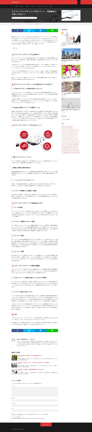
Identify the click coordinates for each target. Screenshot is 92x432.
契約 (63, 149)
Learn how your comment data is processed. (35, 418)
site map (50, 6)
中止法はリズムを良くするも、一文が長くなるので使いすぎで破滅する (34, 362)
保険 (72, 144)
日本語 (77, 149)
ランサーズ (64, 144)
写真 (63, 146)
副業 (70, 146)
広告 (66, 149)
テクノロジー (74, 135)
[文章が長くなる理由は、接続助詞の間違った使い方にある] (14, 371)
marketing (33, 6)
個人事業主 (76, 144)
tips (71, 127)
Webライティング (65, 129)
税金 (78, 152)
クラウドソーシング (66, 132)
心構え (70, 149)
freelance (21, 6)
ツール (69, 135)
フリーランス (74, 138)
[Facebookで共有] (17, 30)
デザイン (63, 138)
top (12, 6)
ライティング (76, 141)
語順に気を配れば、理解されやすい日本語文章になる (30, 355)
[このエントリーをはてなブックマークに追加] (40, 30)
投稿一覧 (32, 339)
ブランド (63, 141)
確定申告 (74, 152)
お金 (71, 129)
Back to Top (46, 424)
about (46, 6)
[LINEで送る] (52, 30)
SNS (68, 127)
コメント (13, 385)
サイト (13, 408)
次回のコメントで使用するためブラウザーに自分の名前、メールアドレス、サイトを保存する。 (30, 414)
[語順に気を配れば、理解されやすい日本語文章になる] (14, 357)
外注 (76, 146)
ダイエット (64, 135)
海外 (70, 152)
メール (13, 403)
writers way (21, 429)
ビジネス (68, 138)
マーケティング (70, 141)
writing (16, 6)
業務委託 (66, 152)
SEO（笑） (64, 127)
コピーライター (74, 132)
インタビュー (76, 129)
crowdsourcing (40, 6)
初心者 (66, 146)
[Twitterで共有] (29, 30)
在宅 (73, 146)
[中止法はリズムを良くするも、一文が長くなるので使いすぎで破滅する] (14, 364)
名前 (13, 398)
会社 (68, 144)
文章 (73, 149)
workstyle (27, 6)
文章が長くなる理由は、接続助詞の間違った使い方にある (31, 369)
